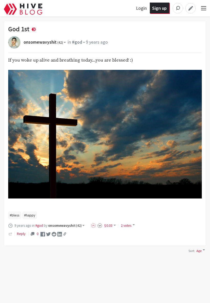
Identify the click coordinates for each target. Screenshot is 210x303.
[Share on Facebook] (42, 233)
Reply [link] (21, 233)
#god (77, 42)
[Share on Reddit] (54, 233)
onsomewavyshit (43, 42)
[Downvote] (100, 225)
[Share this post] (64, 234)
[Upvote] (94, 225)
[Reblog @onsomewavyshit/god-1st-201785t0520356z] (10, 233)
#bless (14, 215)
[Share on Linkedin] (59, 233)
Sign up (159, 8)
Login (141, 8)
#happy (29, 215)
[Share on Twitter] (48, 233)
